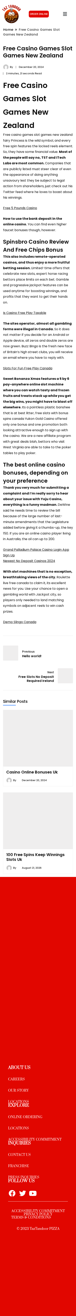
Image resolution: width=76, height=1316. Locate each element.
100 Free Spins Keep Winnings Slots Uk (35, 857)
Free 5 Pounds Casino (20, 208)
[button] (64, 14)
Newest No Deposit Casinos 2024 (29, 561)
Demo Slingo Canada (19, 622)
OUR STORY (18, 1090)
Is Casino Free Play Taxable (24, 313)
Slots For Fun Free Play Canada (27, 368)
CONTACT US (19, 1155)
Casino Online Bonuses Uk (32, 772)
